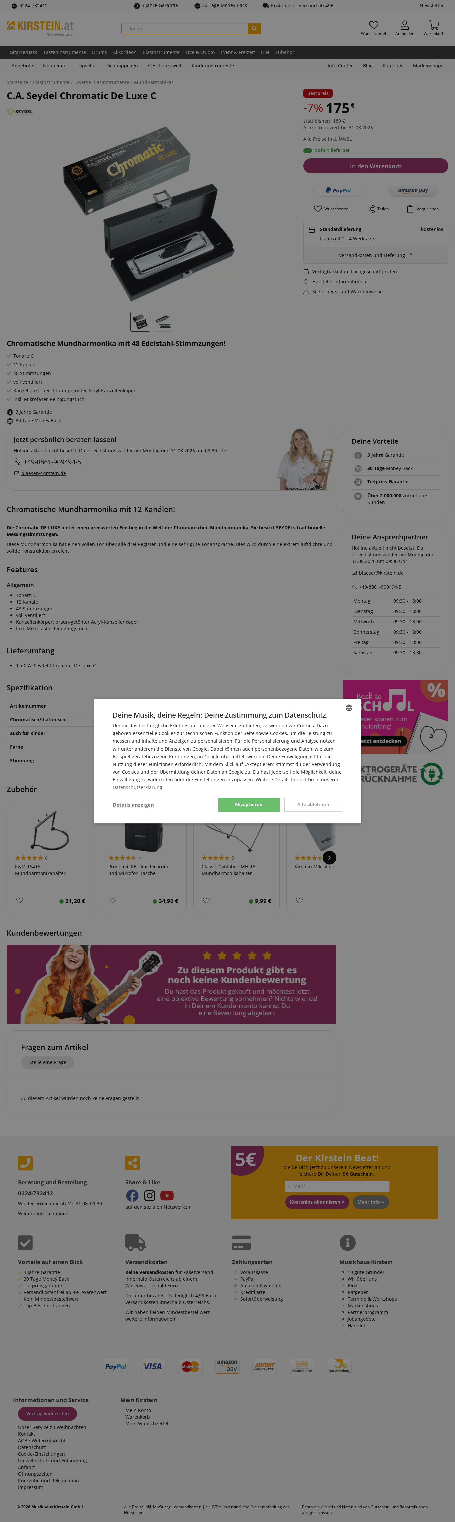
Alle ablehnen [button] (313, 804)
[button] (133, 804)
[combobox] (349, 707)
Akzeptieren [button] (249, 804)
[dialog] (227, 761)
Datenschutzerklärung (137, 787)
